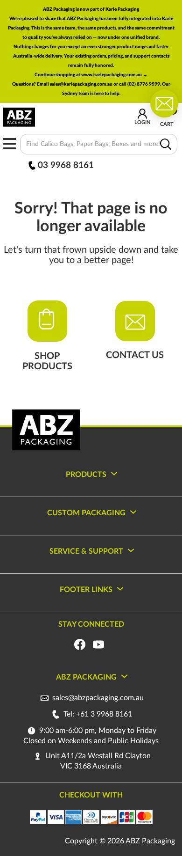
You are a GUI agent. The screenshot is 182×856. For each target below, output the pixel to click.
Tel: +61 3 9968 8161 (97, 714)
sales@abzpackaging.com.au (98, 698)
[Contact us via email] (164, 103)
